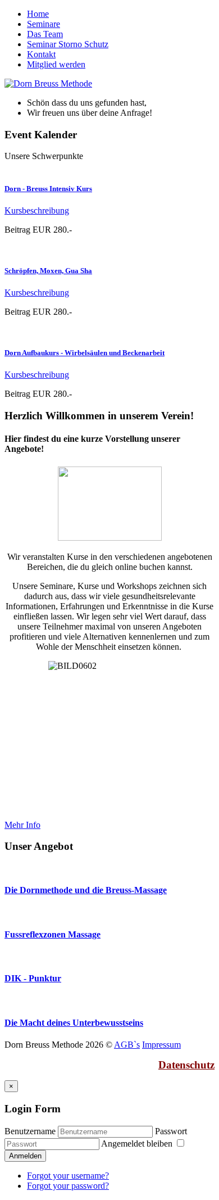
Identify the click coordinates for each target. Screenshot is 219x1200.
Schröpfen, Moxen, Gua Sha (48, 270)
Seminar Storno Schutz (67, 44)
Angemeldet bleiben (138, 1143)
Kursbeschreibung (36, 210)
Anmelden (25, 1156)
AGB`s (127, 1044)
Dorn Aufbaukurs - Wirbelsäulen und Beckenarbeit (84, 352)
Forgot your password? (68, 1185)
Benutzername (30, 1131)
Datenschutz (186, 1065)
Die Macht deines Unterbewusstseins (73, 1022)
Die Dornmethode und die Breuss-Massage (85, 890)
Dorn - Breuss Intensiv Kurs (48, 188)
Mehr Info (22, 825)
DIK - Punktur (32, 978)
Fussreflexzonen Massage (52, 934)
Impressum (161, 1044)
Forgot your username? (68, 1175)
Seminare (43, 24)
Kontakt (41, 54)
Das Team (45, 34)
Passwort (171, 1131)
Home (38, 14)
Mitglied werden (56, 64)
